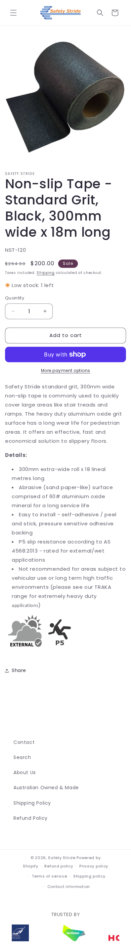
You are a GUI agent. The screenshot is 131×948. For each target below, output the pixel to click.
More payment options (65, 370)
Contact (24, 742)
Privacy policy (93, 866)
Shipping (46, 272)
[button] (13, 12)
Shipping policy (89, 876)
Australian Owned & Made (46, 787)
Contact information (68, 886)
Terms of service (49, 876)
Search (22, 757)
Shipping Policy (32, 803)
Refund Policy (30, 818)
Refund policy (58, 866)
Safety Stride (61, 857)
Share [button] (19, 670)
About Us (24, 772)
